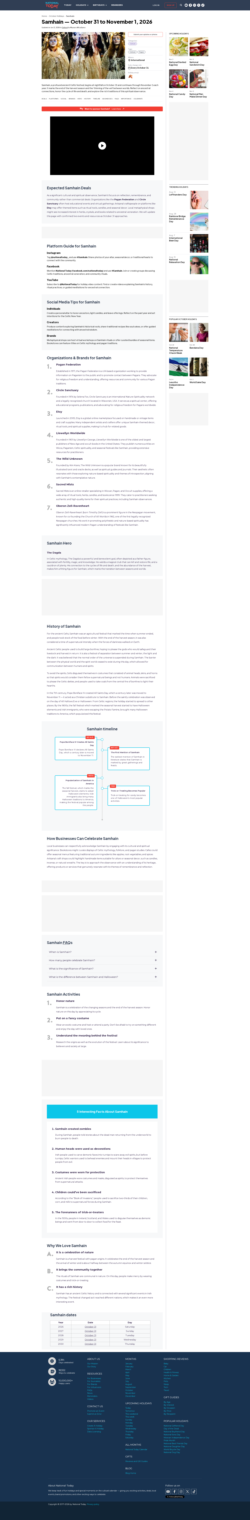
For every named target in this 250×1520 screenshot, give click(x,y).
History (87, 99)
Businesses (107, 99)
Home (44, 16)
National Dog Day (172, 1452)
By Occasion (169, 1408)
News (89, 1393)
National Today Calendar (136, 1449)
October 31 (90, 1327)
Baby (166, 1363)
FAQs (117, 99)
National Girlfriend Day (174, 1426)
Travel (166, 1390)
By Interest (169, 1405)
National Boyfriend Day (174, 1431)
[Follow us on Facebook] (190, 5)
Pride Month (169, 1440)
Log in (156, 5)
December (130, 1396)
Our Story (91, 1366)
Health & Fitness (171, 1372)
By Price (167, 1411)
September (130, 1387)
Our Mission (92, 1363)
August (128, 1384)
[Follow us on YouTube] (186, 5)
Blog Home (130, 1473)
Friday (128, 1434)
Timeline (96, 99)
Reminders (117, 5)
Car (165, 1366)
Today (67, 5)
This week (129, 1417)
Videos (90, 1399)
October (129, 1390)
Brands (72, 99)
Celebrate (138, 99)
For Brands (92, 1384)
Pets (166, 1381)
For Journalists (93, 1381)
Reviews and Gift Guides (136, 1461)
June (127, 1378)
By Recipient (169, 1414)
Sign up (170, 5)
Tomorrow (130, 1411)
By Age (167, 1402)
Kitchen (167, 1378)
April (127, 1372)
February (129, 1366)
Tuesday (129, 1426)
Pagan (141, 52)
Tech (166, 1387)
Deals (44, 99)
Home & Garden (171, 1375)
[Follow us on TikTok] (202, 5)
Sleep (166, 1384)
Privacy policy (93, 1504)
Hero (79, 99)
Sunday (128, 1420)
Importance (126, 99)
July (127, 1381)
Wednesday (130, 1428)
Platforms (53, 99)
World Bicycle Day (172, 1449)
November (130, 1393)
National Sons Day (172, 1434)
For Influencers (94, 1387)
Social (64, 99)
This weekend (131, 1414)
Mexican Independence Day (176, 1437)
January (128, 1363)
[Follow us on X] (198, 5)
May (127, 1375)
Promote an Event (95, 1411)
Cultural (65, 27)
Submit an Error (94, 1414)
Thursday (129, 1431)
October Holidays (56, 16)
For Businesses (94, 1378)
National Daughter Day (174, 1446)
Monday (129, 1423)
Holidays (81, 5)
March (128, 1369)
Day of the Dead (171, 1428)
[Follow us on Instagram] (194, 5)
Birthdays (99, 5)
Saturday (129, 1437)
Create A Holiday (94, 1426)
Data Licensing (94, 1431)
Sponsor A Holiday (95, 1428)
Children (167, 1369)
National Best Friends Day (175, 1443)
